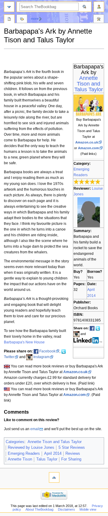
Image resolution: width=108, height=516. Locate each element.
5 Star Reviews (71, 447)
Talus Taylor (46, 459)
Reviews (72, 453)
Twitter (9, 357)
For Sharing (71, 459)
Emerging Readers (24, 453)
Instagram (41, 357)
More (34, 18)
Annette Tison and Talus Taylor (88, 83)
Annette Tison (20, 459)
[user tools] (99, 7)
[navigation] (9, 7)
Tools (99, 19)
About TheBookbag (39, 509)
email (34, 429)
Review (9, 19)
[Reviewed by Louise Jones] (88, 212)
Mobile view (88, 509)
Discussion (22, 19)
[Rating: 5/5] (87, 182)
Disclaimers (66, 509)
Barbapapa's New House (24, 342)
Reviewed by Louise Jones (31, 447)
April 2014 (53, 453)
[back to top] (54, 477)
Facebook (47, 351)
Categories (15, 442)
